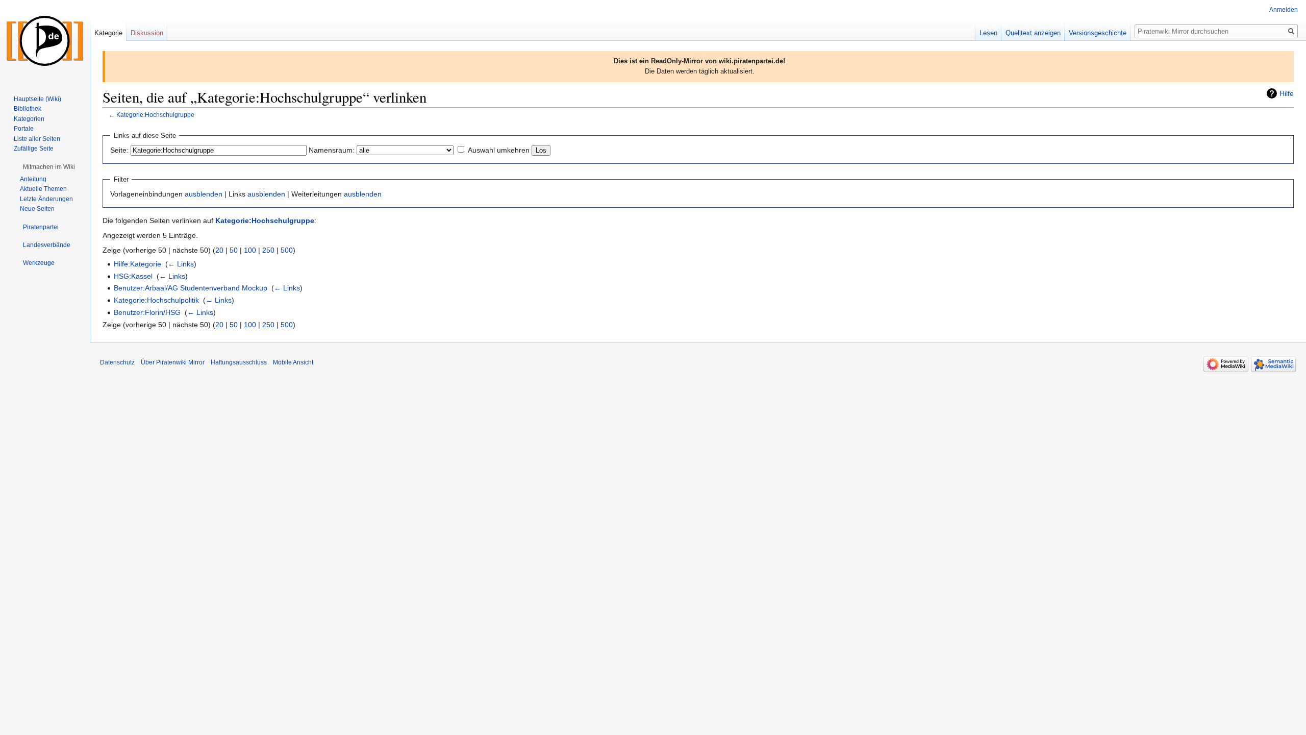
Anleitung (33, 179)
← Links (181, 264)
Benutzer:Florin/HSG (147, 312)
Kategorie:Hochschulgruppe (155, 114)
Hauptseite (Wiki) (37, 99)
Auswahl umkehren (499, 150)
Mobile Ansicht (293, 362)
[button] (49, 166)
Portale (24, 128)
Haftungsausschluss (239, 362)
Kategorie (108, 33)
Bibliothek (27, 108)
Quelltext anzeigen (1033, 33)
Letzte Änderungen (46, 199)
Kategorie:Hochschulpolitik (156, 300)
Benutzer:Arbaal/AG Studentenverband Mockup (190, 288)
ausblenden (203, 194)
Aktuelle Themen (43, 188)
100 (250, 250)
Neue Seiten (37, 208)
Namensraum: (332, 150)
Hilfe (1286, 93)
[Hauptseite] (45, 41)
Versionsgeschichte (1097, 33)
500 (287, 250)
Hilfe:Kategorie (137, 264)
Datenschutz (117, 362)
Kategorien (29, 118)
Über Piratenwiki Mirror (173, 362)
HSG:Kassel (133, 276)
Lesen (988, 33)
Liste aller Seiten (37, 138)
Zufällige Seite (34, 148)
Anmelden (1283, 9)
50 (234, 250)
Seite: (119, 150)
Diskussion (147, 33)
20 (219, 250)
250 (268, 250)
